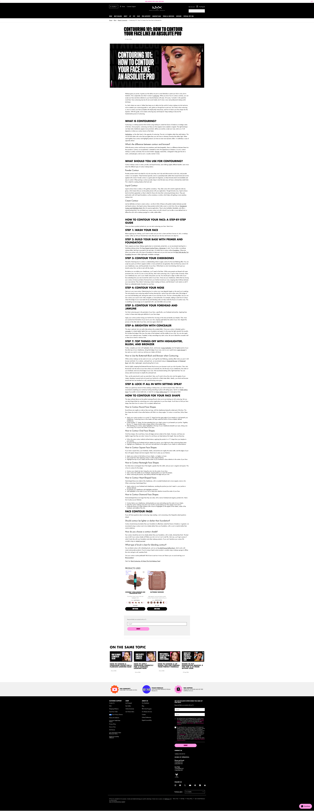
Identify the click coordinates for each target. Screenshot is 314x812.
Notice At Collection (114, 717)
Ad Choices (112, 729)
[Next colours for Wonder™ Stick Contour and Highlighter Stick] (143, 602)
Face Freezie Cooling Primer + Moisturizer (153, 248)
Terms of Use (112, 726)
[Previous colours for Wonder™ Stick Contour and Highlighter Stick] (126, 602)
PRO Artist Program (147, 708)
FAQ (110, 705)
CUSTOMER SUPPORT (115, 701)
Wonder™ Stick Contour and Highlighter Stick (135, 593)
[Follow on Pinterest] (195, 785)
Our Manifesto (145, 703)
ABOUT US (145, 701)
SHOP (127, 701)
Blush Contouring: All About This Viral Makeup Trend (145, 561)
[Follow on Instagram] (175, 785)
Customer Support (131, 6)
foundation (176, 250)
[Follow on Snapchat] (205, 785)
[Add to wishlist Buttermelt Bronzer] (165, 572)
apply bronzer (181, 350)
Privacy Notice (190, 723)
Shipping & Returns (114, 708)
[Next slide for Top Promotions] (311, 1)
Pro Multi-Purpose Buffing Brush (166, 548)
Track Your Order (113, 711)
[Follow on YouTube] (190, 785)
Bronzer (157, 151)
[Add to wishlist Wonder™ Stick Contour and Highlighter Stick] (144, 572)
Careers (144, 714)
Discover (135, 584)
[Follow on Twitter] (185, 785)
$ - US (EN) (113, 6)
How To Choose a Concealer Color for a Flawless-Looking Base (121, 665)
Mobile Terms (182, 734)
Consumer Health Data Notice (114, 721)
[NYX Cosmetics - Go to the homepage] (157, 8)
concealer (128, 331)
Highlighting (128, 134)
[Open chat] (305, 806)
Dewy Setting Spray (161, 392)
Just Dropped (129, 703)
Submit (138, 629)
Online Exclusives (130, 708)
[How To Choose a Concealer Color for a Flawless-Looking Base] (121, 656)
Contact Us (112, 703)
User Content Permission (200, 798)
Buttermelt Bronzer (172, 361)
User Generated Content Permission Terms (115, 733)
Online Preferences (146, 717)
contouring (156, 96)
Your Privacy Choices (117, 714)
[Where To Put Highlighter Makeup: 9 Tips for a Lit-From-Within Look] (193, 656)
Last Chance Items (130, 711)
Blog (143, 705)
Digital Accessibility (147, 720)
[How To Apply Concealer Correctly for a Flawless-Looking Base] (145, 656)
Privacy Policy (112, 724)
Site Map (182, 798)
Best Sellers (128, 705)
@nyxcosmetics (129, 558)
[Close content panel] (312, 1)
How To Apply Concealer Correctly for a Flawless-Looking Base (143, 666)
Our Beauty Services (147, 711)
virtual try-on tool (140, 541)
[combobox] (195, 11)
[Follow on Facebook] (180, 785)
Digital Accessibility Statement (114, 737)
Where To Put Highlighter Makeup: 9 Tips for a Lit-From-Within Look (192, 666)
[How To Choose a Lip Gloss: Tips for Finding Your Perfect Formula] (169, 656)
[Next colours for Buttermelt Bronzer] (165, 602)
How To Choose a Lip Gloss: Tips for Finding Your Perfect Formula (169, 665)
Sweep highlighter (166, 348)
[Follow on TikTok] (200, 785)
